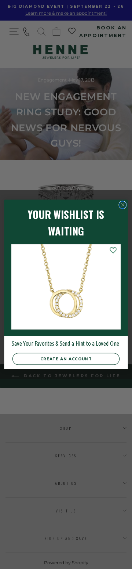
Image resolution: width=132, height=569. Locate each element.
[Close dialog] (122, 205)
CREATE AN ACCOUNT (66, 359)
